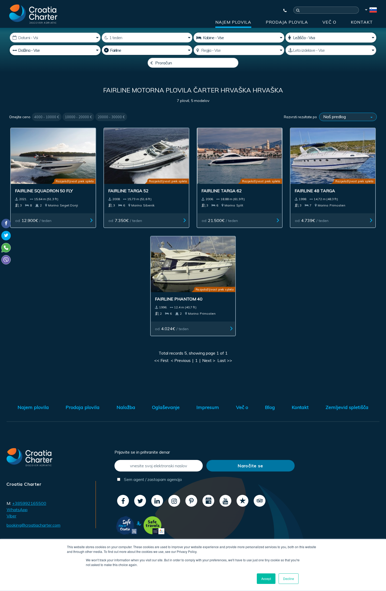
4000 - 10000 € (46, 117)
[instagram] (174, 501)
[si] (370, 10)
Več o (329, 22)
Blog (270, 407)
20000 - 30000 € (111, 117)
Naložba (126, 407)
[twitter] (140, 501)
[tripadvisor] (259, 501)
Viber (11, 516)
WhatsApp (17, 509)
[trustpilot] (242, 501)
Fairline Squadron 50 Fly (44, 190)
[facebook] (123, 501)
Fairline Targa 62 (221, 190)
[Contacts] (282, 10)
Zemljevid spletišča (347, 407)
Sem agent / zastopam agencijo (152, 479)
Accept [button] (266, 578)
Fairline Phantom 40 (178, 299)
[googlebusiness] (208, 501)
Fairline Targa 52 (128, 190)
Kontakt (362, 22)
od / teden (33, 220)
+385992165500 (29, 503)
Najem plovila (233, 22)
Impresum (207, 407)
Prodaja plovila (287, 22)
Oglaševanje (166, 407)
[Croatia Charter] (33, 14)
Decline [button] (288, 578)
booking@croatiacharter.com (33, 525)
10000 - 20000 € (78, 117)
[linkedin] (157, 501)
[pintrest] (191, 501)
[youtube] (225, 501)
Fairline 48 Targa (315, 190)
